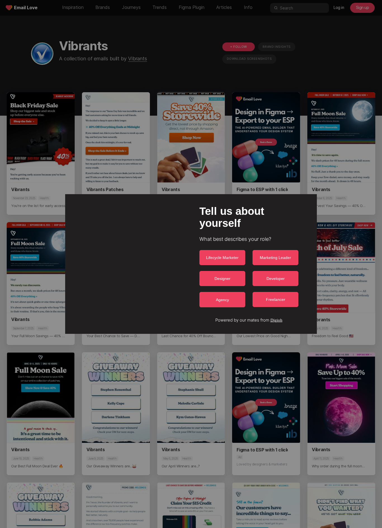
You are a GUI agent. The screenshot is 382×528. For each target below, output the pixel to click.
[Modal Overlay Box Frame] (191, 264)
